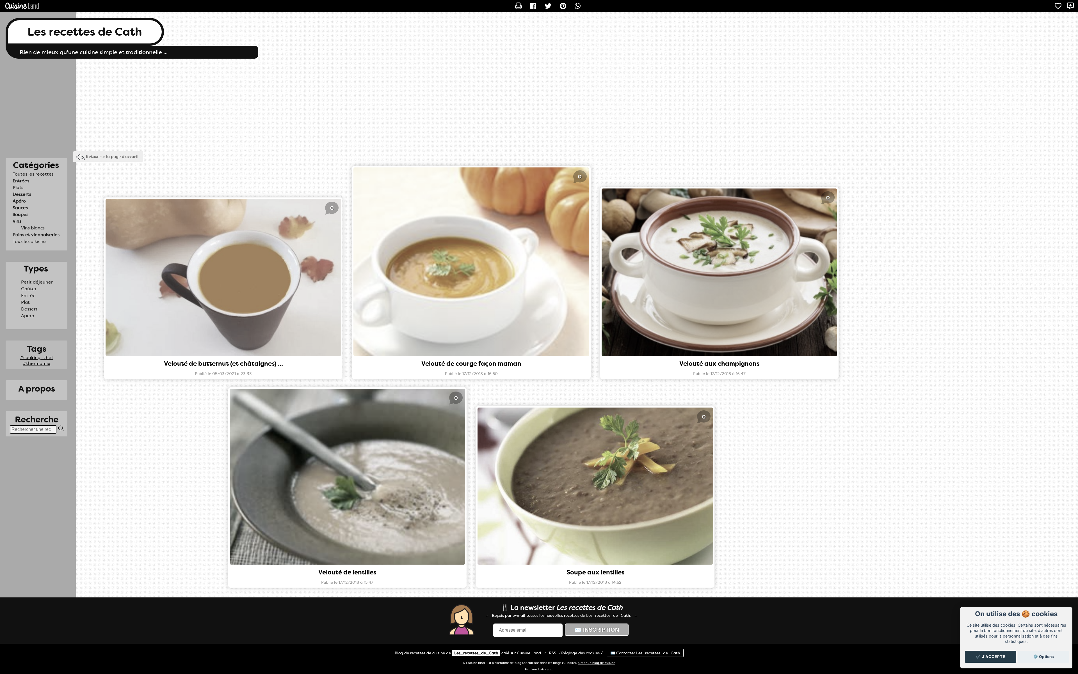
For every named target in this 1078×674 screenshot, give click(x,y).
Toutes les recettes (33, 174)
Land (529, 652)
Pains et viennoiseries (36, 235)
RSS (552, 652)
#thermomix (36, 363)
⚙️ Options (1043, 656)
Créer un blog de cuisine (596, 663)
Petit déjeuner (37, 282)
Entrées (21, 181)
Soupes (20, 214)
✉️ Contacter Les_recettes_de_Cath (645, 652)
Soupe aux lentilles (595, 572)
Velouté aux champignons (719, 364)
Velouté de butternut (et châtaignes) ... (223, 364)
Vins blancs (33, 228)
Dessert (29, 309)
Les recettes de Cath (85, 31)
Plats (18, 187)
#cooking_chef (36, 357)
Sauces (20, 208)
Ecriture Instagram (539, 669)
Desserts (22, 194)
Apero (27, 316)
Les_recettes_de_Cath (476, 652)
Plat (25, 302)
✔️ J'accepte (990, 656)
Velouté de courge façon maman (471, 364)
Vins (17, 221)
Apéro (19, 201)
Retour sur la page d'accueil (112, 156)
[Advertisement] (539, 103)
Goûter (28, 289)
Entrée (28, 295)
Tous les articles (29, 241)
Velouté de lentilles (347, 572)
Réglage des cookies (580, 652)
